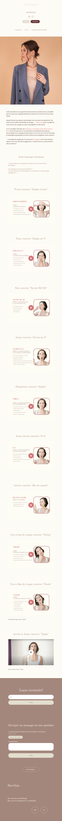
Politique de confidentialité (16, 811)
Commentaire (13, 741)
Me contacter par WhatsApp (17, 798)
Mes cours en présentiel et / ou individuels (22, 801)
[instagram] (33, 17)
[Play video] (31, 209)
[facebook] (29, 17)
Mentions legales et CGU (16, 807)
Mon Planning (31, 12)
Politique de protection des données (20, 809)
